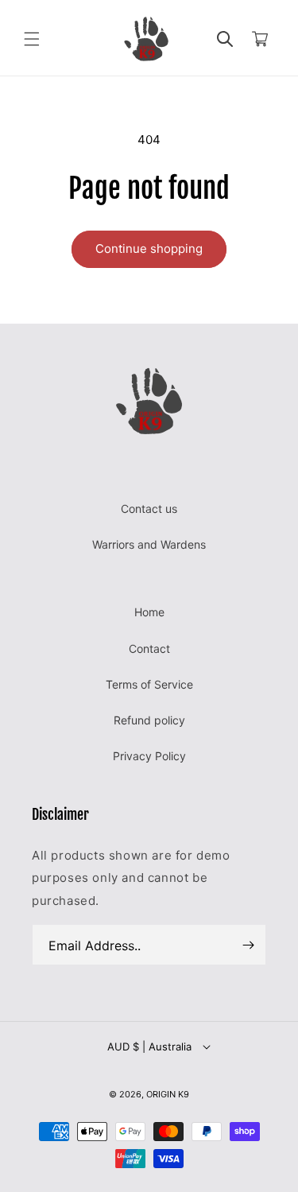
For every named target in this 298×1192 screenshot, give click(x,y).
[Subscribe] (247, 944)
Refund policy (149, 720)
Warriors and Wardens (149, 544)
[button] (31, 38)
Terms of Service (149, 684)
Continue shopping (149, 248)
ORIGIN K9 (167, 1094)
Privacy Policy (149, 756)
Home (149, 612)
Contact (149, 648)
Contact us (149, 508)
